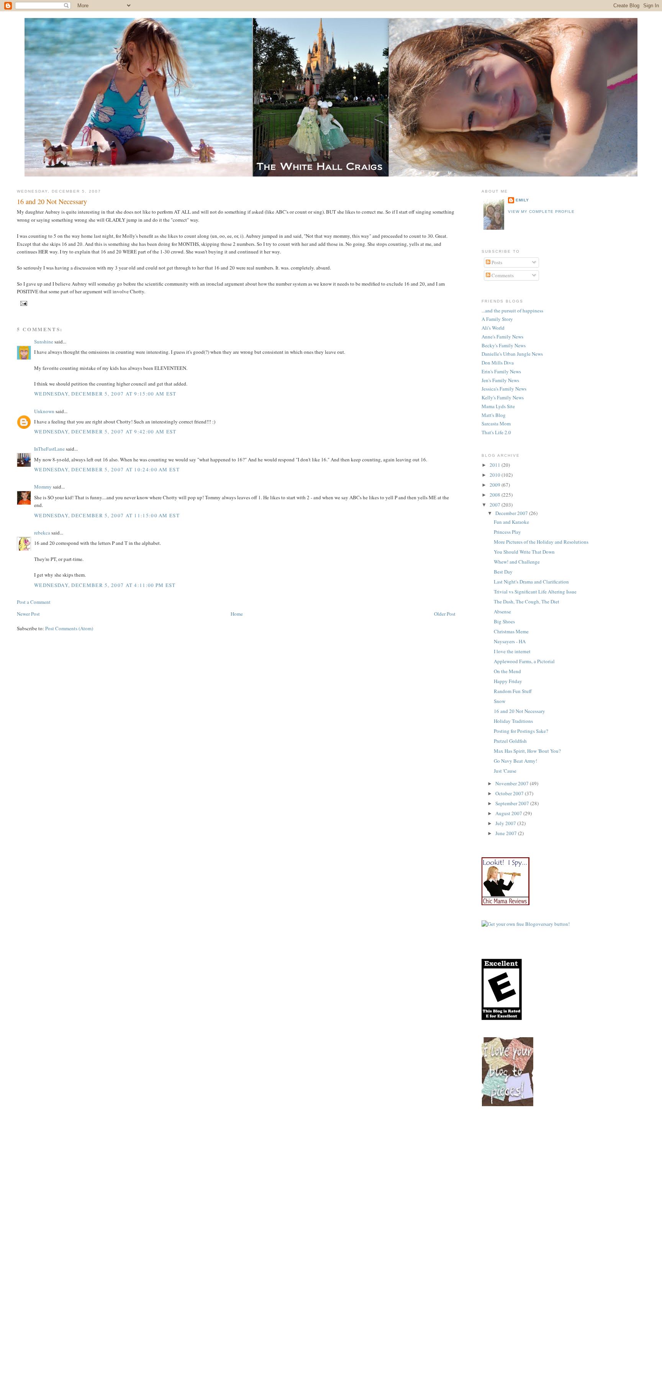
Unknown (44, 411)
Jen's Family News (500, 380)
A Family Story (497, 318)
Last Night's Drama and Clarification (531, 581)
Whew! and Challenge (517, 561)
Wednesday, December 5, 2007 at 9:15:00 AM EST (105, 393)
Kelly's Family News (503, 397)
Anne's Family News (502, 336)
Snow (499, 701)
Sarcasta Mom (496, 423)
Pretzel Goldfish (510, 740)
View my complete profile (541, 211)
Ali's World (493, 327)
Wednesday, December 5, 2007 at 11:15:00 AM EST (107, 515)
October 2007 (510, 793)
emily (522, 200)
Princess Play (507, 531)
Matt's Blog (494, 415)
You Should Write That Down (524, 551)
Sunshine (43, 341)
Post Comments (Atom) (69, 628)
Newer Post (28, 613)
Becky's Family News (504, 345)
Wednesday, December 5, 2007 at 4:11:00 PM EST (105, 585)
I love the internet (512, 651)
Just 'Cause (505, 770)
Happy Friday (508, 681)
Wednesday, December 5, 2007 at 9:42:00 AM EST (105, 431)
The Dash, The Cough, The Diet (526, 601)
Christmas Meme (511, 631)
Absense (502, 611)
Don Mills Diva (498, 362)
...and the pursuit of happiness (512, 310)
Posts (496, 262)
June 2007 (506, 833)
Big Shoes (504, 621)
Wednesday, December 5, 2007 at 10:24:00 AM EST (107, 469)
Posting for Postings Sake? (521, 730)
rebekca (42, 532)
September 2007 (512, 803)
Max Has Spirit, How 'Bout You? (527, 750)
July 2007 (506, 823)
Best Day (503, 571)
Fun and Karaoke (511, 521)
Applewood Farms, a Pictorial (524, 661)
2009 (495, 484)
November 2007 (512, 783)
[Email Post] (23, 303)
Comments (502, 275)
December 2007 (512, 513)
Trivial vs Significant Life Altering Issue (535, 591)
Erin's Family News (501, 371)
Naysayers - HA (510, 641)
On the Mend (507, 671)
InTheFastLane (49, 448)
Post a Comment (34, 601)
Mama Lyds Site (498, 406)
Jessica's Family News (504, 388)
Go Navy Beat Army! (515, 760)
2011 (495, 464)
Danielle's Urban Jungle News (512, 353)
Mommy (43, 486)
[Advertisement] (572, 1177)
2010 (495, 474)
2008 (495, 494)
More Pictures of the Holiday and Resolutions (541, 541)
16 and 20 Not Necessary (52, 201)
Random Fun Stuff (513, 691)
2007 (495, 504)
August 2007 (509, 813)
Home (237, 613)
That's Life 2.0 (496, 432)
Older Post (445, 613)
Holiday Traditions (513, 721)
